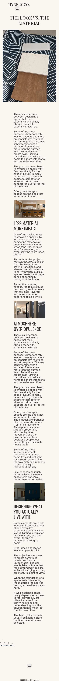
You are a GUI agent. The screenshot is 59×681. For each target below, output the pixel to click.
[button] (17, 8)
